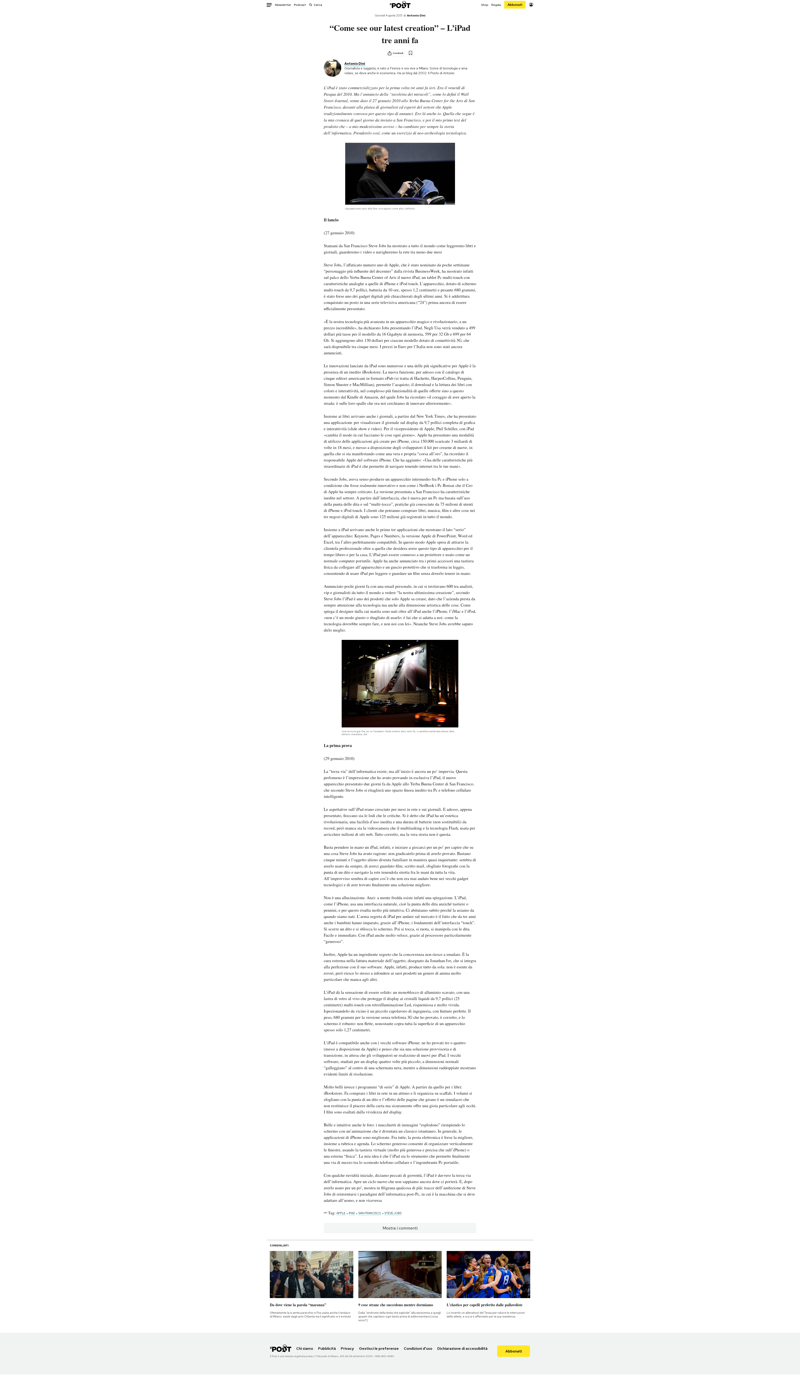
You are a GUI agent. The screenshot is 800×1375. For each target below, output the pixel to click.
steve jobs (392, 1213)
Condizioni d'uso (418, 1348)
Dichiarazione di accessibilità (462, 1348)
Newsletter (283, 5)
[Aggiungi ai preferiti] (410, 53)
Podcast (300, 5)
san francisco (369, 1213)
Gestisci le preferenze (379, 1348)
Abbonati (515, 5)
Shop (484, 5)
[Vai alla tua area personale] (531, 5)
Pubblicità (327, 1348)
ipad (352, 1213)
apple (340, 1213)
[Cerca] (310, 4)
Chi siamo (304, 1348)
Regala (496, 5)
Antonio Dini (416, 15)
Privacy (347, 1348)
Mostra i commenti (400, 1228)
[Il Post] (400, 4)
